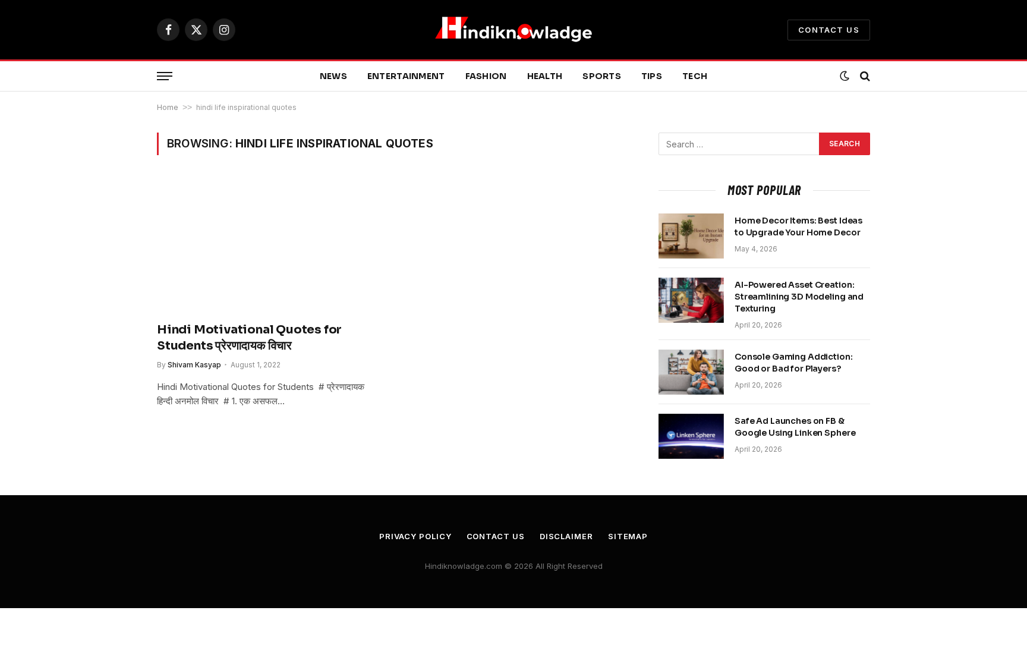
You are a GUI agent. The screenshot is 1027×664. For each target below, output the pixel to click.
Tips (651, 76)
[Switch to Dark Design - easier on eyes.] (844, 76)
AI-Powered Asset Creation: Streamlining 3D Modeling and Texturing (799, 296)
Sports (601, 76)
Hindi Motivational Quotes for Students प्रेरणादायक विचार (249, 337)
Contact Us (828, 29)
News (333, 76)
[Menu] (164, 76)
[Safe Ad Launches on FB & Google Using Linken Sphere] (691, 436)
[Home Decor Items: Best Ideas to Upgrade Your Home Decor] (691, 236)
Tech (694, 76)
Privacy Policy (415, 536)
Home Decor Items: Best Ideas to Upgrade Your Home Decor (798, 226)
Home (167, 107)
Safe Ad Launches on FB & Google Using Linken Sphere (795, 427)
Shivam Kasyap (194, 364)
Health (545, 76)
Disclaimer (566, 536)
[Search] (864, 76)
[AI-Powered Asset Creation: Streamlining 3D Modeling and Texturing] (691, 300)
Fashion (486, 76)
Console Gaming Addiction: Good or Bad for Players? (794, 362)
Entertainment (406, 76)
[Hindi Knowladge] (513, 29)
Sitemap (628, 536)
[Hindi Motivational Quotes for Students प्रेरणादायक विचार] (268, 245)
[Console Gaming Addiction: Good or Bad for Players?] (691, 372)
